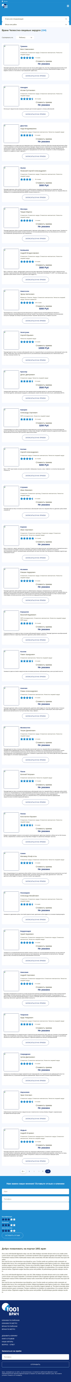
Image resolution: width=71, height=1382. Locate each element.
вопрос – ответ (8, 1344)
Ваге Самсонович (27, 47)
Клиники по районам (10, 1320)
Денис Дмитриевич (27, 373)
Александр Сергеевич (28, 411)
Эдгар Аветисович (27, 292)
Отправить (35, 1364)
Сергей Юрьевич (26, 333)
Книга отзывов (8, 1339)
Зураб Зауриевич (27, 932)
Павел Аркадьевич (27, 653)
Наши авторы (7, 1341)
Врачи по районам (9, 1326)
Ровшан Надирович (27, 571)
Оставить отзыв (12, 1235)
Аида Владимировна (28, 127)
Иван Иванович (26, 488)
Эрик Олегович (26, 1093)
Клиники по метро (9, 1323)
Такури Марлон (26, 210)
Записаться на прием (35, 76)
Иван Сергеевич (26, 528)
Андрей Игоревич (27, 1131)
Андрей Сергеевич (27, 973)
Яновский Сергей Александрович (33, 169)
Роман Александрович (29, 689)
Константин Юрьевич (28, 815)
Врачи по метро (8, 1329)
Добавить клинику (9, 1336)
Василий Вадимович (28, 613)
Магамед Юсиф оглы (28, 855)
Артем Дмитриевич (27, 1055)
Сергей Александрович (29, 450)
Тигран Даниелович (27, 729)
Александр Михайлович (29, 894)
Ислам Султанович (27, 89)
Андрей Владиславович (29, 251)
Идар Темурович (26, 1016)
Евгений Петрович (27, 773)
